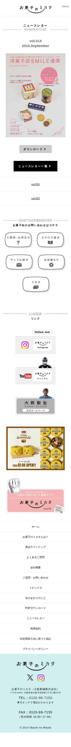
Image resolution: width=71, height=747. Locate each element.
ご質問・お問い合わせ (20, 240)
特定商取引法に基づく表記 (35, 638)
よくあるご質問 (36, 557)
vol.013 (35, 198)
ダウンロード (33, 149)
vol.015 (35, 184)
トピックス (35, 587)
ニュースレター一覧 (33, 166)
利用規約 (35, 628)
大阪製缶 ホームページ (35, 401)
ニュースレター (36, 618)
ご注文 (35, 285)
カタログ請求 (51, 240)
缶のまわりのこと (35, 597)
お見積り (51, 262)
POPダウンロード (35, 608)
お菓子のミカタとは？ (35, 536)
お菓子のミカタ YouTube (35, 370)
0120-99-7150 (40, 698)
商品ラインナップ (35, 547)
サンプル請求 (20, 262)
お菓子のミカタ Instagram (35, 339)
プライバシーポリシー (35, 648)
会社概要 (35, 567)
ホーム (35, 526)
